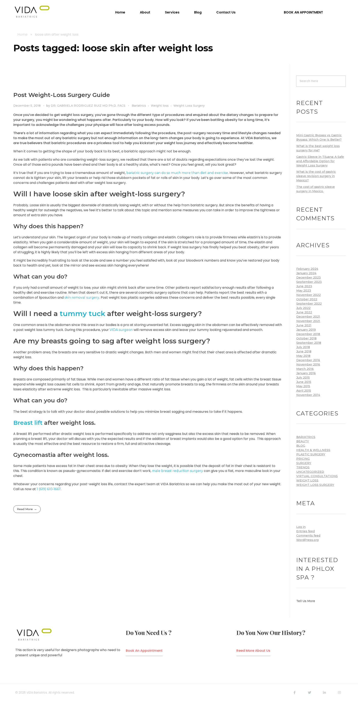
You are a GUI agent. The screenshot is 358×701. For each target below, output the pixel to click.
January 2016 (306, 373)
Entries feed (305, 531)
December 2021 (308, 317)
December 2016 (308, 360)
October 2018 (306, 338)
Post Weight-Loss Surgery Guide (61, 94)
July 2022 (303, 308)
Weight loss (160, 105)
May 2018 (303, 356)
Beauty (302, 441)
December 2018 (308, 334)
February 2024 (307, 269)
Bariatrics (139, 105)
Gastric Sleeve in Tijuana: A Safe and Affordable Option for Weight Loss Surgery (320, 161)
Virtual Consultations (317, 476)
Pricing (303, 459)
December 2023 (308, 277)
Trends (303, 467)
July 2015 (303, 377)
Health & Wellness (313, 450)
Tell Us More (305, 601)
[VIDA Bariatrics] (32, 11)
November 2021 (308, 321)
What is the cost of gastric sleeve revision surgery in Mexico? (316, 176)
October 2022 (306, 299)
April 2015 (303, 390)
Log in (301, 527)
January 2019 (306, 330)
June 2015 (303, 382)
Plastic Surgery (310, 454)
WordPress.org (307, 540)
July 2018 (303, 347)
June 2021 (303, 325)
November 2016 (308, 364)
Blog (300, 446)
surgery (303, 463)
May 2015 (303, 386)
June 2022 (304, 312)
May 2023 (303, 290)
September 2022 (309, 303)
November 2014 (308, 395)
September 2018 (308, 343)
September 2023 (309, 282)
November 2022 (308, 295)
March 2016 (305, 369)
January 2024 (306, 273)
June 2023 (304, 286)
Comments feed (308, 535)
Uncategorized (310, 472)
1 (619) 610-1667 (49, 489)
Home (22, 34)
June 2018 (303, 351)
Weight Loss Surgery (189, 105)
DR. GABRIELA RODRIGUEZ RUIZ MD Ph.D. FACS (88, 105)
